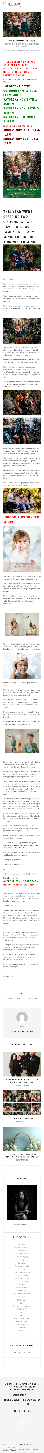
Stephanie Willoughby (30, 44)
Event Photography (11, 50)
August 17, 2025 (22, 1121)
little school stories (22, 1278)
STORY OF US (22, 1309)
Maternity (22, 1284)
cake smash (22, 1251)
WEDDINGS (22, 1331)
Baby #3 (22, 1244)
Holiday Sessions (35, 50)
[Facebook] (15, 1353)
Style (22, 1312)
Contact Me (10, 1447)
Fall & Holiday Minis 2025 (22, 1118)
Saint (22, 1303)
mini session (18, 53)
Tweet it (17, 998)
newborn (22, 1297)
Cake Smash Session (22, 1254)
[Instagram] (29, 1353)
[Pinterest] (24, 1353)
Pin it (24, 998)
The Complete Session (22, 1318)
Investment (8, 1444)
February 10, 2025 (22, 1160)
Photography (27, 53)
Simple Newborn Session (22, 1306)
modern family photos (22, 1294)
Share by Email (32, 998)
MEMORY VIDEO (22, 1288)
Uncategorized (22, 1324)
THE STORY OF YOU (22, 1321)
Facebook (9, 998)
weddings (22, 1328)
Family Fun (22, 1263)
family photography (23, 50)
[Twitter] (19, 1353)
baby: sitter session (22, 1248)
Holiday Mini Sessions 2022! (22, 41)
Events (22, 1260)
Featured (22, 1269)
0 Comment (24, 46)
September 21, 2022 (12, 44)
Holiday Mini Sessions (22, 1272)
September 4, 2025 (22, 1085)
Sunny (22, 1315)
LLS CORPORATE (22, 1281)
